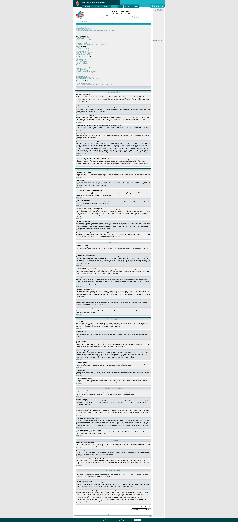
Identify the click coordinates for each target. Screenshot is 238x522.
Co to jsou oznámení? (81, 62)
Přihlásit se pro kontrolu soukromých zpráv (123, 17)
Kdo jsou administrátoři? (81, 68)
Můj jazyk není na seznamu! (82, 40)
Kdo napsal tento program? (82, 82)
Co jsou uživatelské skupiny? (82, 70)
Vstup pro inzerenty (158, 10)
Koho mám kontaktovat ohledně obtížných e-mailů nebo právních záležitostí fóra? (94, 84)
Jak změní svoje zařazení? (82, 43)
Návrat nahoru (79, 103)
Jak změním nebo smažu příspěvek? (84, 48)
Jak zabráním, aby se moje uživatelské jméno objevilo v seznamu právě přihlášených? (95, 30)
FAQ (104, 16)
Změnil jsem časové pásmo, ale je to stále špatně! (87, 39)
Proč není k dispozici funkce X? (83, 83)
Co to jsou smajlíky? (80, 60)
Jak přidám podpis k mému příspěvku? (84, 50)
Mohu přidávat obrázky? (81, 61)
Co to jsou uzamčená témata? (82, 64)
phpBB (110, 514)
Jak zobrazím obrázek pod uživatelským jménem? (87, 42)
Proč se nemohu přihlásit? (82, 27)
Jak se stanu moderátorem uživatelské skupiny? (87, 72)
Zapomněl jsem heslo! (81, 31)
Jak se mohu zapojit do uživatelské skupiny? (86, 71)
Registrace (137, 16)
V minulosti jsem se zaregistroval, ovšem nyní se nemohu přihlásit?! (91, 34)
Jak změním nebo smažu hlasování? (84, 52)
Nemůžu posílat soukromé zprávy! (83, 76)
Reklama (157, 9)
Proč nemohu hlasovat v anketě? (83, 54)
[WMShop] (157, 7)
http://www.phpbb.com (145, 482)
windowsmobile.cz (159, 2)
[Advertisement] (158, 97)
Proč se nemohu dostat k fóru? (83, 53)
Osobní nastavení (107, 17)
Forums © (150, 516)
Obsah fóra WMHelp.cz (81, 21)
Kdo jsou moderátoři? (80, 69)
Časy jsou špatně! (80, 38)
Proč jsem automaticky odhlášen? (83, 29)
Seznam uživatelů (117, 16)
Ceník (161, 9)
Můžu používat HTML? (81, 59)
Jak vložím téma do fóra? (81, 47)
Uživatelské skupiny (128, 16)
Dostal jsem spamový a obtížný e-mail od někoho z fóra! (88, 78)
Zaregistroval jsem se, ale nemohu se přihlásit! (86, 32)
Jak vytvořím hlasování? (81, 51)
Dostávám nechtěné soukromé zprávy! (85, 77)
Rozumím (137, 520)
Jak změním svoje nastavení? (82, 37)
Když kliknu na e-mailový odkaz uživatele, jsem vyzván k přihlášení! (91, 44)
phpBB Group (107, 203)
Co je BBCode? (79, 58)
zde (113, 476)
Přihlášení (138, 17)
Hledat (109, 16)
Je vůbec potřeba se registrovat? (83, 28)
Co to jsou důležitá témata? (82, 63)
